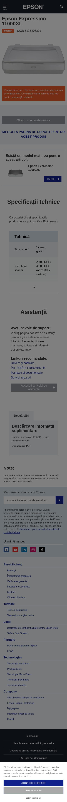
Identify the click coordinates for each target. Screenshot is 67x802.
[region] (33, 782)
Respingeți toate (33, 790)
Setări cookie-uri (33, 798)
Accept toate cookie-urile (33, 783)
